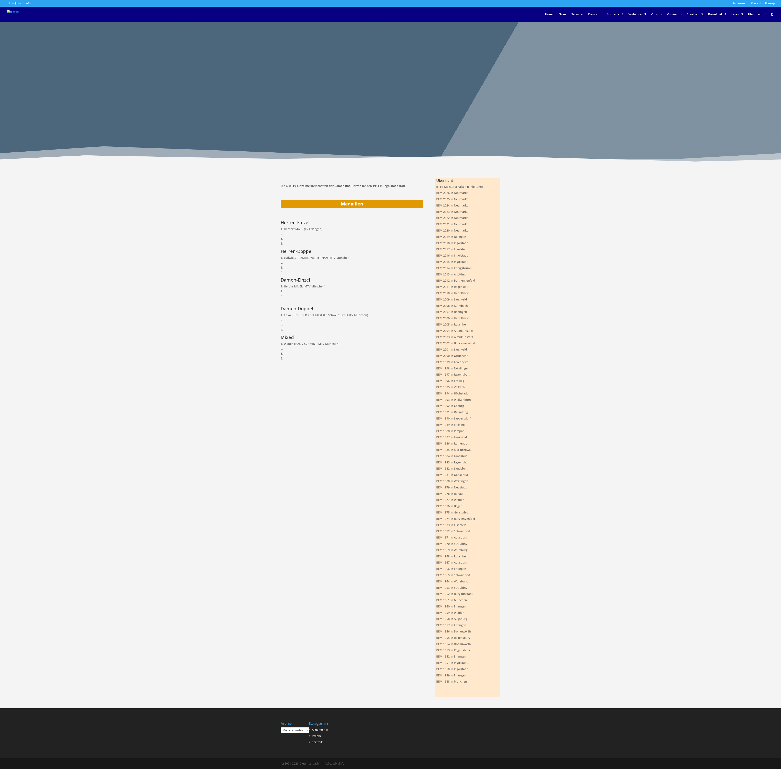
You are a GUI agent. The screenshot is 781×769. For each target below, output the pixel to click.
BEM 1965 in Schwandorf (453, 575)
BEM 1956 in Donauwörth (453, 631)
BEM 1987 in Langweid (451, 437)
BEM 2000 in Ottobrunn (452, 356)
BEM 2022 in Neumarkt (452, 218)
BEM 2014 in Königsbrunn (454, 268)
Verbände (635, 14)
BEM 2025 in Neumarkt (452, 199)
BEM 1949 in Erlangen (451, 675)
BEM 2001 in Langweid (451, 349)
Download (715, 14)
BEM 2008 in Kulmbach (452, 306)
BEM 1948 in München (451, 681)
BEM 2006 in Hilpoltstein (453, 318)
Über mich (755, 14)
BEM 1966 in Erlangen (451, 569)
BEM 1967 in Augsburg (451, 562)
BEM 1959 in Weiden (450, 613)
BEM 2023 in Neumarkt (452, 212)
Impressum (740, 3)
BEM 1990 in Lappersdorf (453, 418)
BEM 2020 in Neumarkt (452, 230)
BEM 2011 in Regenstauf (452, 287)
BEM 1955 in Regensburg (453, 638)
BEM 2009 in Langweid (451, 299)
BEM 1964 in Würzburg (452, 581)
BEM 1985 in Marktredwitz (454, 450)
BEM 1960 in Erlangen (451, 606)
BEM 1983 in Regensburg (453, 462)
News (562, 14)
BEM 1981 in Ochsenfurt (452, 475)
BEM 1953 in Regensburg (453, 650)
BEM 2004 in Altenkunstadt (454, 331)
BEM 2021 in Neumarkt (452, 224)
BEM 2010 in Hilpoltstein (453, 293)
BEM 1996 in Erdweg (450, 381)
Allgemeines (320, 730)
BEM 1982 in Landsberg (452, 468)
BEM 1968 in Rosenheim (452, 556)
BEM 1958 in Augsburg (451, 619)
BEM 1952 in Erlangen (451, 656)
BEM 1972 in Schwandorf (453, 531)
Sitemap (770, 3)
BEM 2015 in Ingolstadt (452, 262)
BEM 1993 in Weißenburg (453, 400)
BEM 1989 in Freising (450, 425)
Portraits (613, 14)
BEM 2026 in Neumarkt (452, 193)
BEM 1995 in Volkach (450, 387)
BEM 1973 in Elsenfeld (451, 525)
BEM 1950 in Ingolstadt (452, 669)
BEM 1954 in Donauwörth (453, 644)
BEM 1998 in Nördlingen (452, 368)
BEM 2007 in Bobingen (451, 312)
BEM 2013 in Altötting (451, 274)
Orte (654, 14)
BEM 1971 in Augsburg (451, 537)
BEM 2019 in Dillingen (451, 237)
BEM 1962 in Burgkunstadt (454, 594)
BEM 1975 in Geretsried (452, 512)
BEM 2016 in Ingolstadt (452, 255)
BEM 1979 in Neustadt (451, 487)
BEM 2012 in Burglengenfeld (455, 280)
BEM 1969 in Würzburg (452, 550)
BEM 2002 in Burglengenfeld (455, 343)
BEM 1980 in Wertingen (452, 481)
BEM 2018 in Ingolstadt (452, 243)
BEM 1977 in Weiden (450, 500)
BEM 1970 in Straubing (451, 544)
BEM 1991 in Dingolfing (452, 412)
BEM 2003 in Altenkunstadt (454, 337)
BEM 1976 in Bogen (449, 506)
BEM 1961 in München (451, 600)
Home (549, 14)
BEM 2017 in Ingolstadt (452, 249)
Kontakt (756, 3)
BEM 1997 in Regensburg (453, 374)
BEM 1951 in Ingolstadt (452, 663)
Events (592, 14)
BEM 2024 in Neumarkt (452, 205)
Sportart (693, 14)
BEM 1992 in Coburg (450, 406)
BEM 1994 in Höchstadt (452, 393)
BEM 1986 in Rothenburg (453, 443)
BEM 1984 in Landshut (451, 456)
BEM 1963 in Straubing (451, 588)
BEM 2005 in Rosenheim (452, 324)
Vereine (672, 14)
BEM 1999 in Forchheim (452, 362)
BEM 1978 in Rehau (449, 494)
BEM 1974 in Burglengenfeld (455, 519)
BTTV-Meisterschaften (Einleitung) (459, 187)
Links (735, 14)
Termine (577, 14)
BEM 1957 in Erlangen (451, 625)
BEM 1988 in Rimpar (450, 431)
